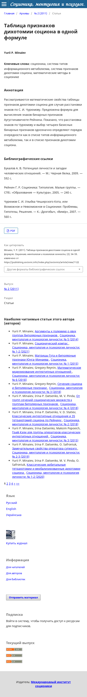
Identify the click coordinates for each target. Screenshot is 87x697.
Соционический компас (52, 343)
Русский (11, 503)
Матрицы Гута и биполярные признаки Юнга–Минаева (44, 357)
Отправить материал (23, 597)
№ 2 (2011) (40, 13)
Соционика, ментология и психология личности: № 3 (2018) (47, 390)
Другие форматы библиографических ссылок (36, 269)
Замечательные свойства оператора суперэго (44, 448)
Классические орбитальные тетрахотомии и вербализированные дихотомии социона (46, 469)
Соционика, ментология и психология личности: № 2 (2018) (46, 422)
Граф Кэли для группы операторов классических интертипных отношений (46, 434)
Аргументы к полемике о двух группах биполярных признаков (44, 333)
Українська (13, 515)
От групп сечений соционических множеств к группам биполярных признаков (46, 400)
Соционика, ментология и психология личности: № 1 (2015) (45, 361)
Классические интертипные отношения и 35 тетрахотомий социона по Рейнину (43, 418)
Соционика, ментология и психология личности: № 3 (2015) (45, 438)
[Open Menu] (4, 4)
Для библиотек (15, 579)
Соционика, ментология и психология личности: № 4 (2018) (45, 406)
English (11, 509)
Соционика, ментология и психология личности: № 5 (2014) (45, 337)
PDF (12, 231)
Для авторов (14, 573)
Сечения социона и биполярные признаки (47, 386)
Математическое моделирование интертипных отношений (46, 370)
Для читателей (15, 567)
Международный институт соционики (51, 684)
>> (17, 483)
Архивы (24, 13)
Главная (9, 13)
